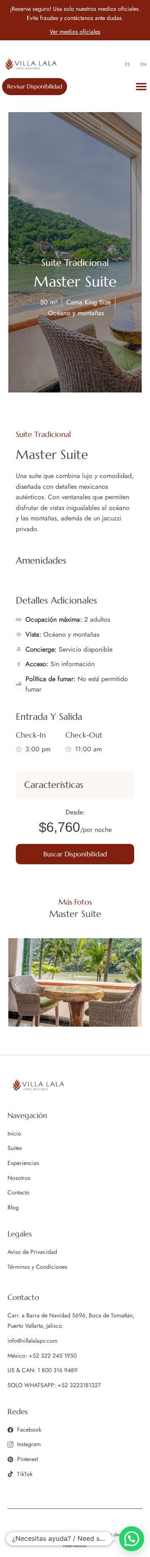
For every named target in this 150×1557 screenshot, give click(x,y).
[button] (141, 86)
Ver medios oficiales (75, 31)
